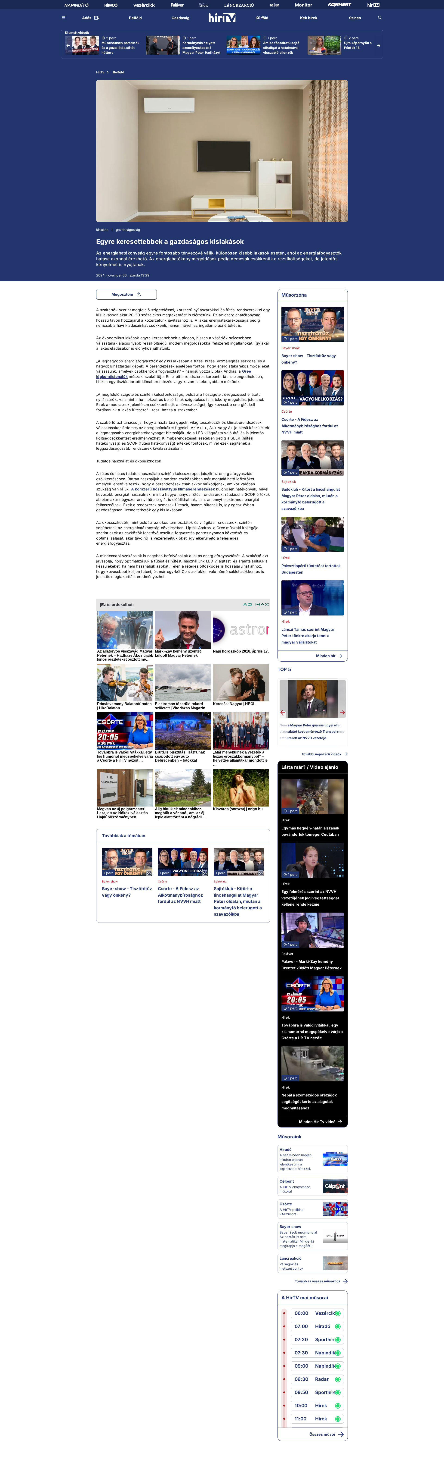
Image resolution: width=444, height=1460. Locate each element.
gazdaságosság (128, 230)
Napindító (326, 1353)
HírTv (100, 72)
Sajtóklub (220, 881)
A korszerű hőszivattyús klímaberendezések (173, 489)
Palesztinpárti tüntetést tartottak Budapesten (311, 569)
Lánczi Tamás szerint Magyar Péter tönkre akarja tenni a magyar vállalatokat (307, 635)
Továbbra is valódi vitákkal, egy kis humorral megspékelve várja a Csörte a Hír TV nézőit (312, 1031)
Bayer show (110, 881)
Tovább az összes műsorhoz (317, 1281)
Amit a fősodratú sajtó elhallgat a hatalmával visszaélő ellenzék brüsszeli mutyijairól (281, 50)
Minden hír (326, 655)
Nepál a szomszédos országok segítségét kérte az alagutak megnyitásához (309, 1101)
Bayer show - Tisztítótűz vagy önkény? (127, 892)
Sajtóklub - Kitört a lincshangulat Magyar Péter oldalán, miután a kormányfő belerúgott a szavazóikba (238, 901)
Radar (322, 1379)
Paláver (287, 954)
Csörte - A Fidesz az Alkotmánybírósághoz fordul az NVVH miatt (180, 895)
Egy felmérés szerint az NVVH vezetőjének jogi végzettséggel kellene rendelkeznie (310, 898)
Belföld (118, 72)
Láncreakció (291, 1258)
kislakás (102, 230)
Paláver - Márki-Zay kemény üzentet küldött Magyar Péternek (311, 964)
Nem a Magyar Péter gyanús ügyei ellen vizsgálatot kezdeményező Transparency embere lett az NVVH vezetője (312, 731)
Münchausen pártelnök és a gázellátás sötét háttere (120, 47)
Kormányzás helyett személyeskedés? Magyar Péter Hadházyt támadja (201, 50)
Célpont (287, 1181)
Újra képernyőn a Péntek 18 (358, 45)
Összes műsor (322, 1434)
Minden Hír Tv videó (317, 1121)
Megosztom (122, 294)
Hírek (285, 558)
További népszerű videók (321, 754)
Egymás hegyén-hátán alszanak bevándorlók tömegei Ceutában (310, 831)
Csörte (162, 881)
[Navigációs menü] (63, 17)
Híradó (286, 1149)
